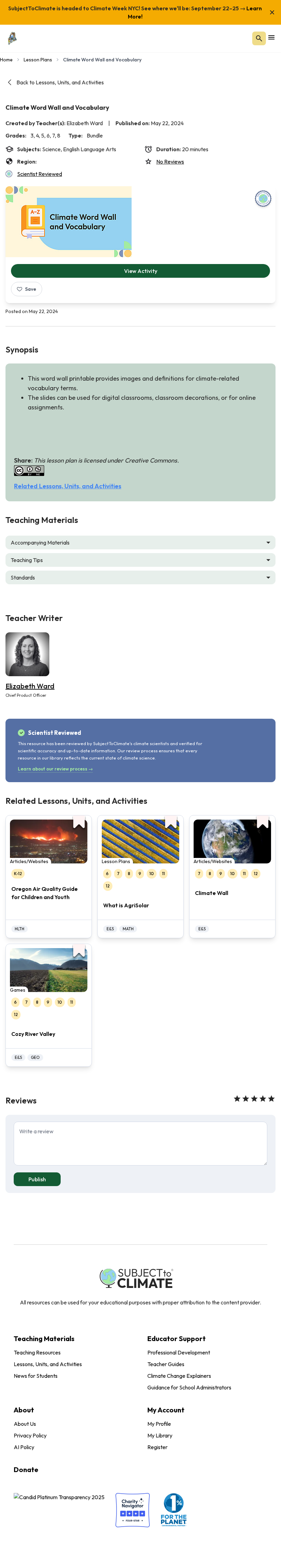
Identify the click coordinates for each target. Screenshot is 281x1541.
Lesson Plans (38, 60)
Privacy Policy (30, 1435)
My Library (159, 1435)
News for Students (36, 1375)
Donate (26, 1469)
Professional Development (178, 1352)
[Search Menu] (259, 38)
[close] (272, 12)
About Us (25, 1423)
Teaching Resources (37, 1352)
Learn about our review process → (55, 769)
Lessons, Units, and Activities (48, 1364)
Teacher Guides (165, 1364)
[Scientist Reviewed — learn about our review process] (263, 198)
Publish (37, 1179)
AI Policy (24, 1447)
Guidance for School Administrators (189, 1387)
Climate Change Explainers (179, 1375)
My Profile (159, 1423)
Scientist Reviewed (39, 173)
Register (157, 1447)
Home (6, 60)
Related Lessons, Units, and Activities (67, 486)
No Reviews (170, 161)
